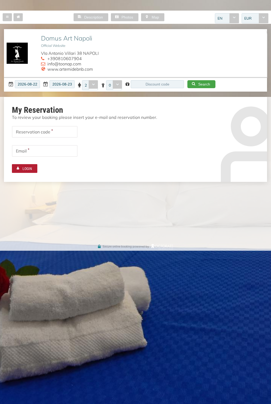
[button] (7, 17)
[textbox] (27, 84)
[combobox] (227, 18)
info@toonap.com (64, 63)
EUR (248, 18)
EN (220, 18)
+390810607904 (64, 58)
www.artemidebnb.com (70, 69)
